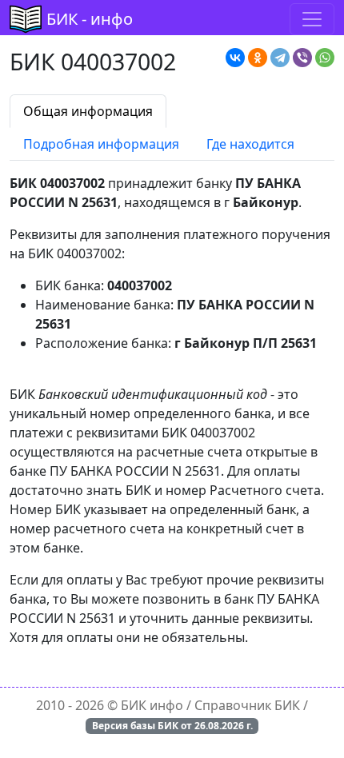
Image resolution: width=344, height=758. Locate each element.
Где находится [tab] (250, 144)
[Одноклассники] (257, 57)
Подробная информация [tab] (101, 144)
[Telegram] (280, 57)
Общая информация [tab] (88, 111)
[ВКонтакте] (235, 57)
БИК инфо (152, 705)
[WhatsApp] (324, 57)
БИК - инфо (89, 19)
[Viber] (302, 57)
